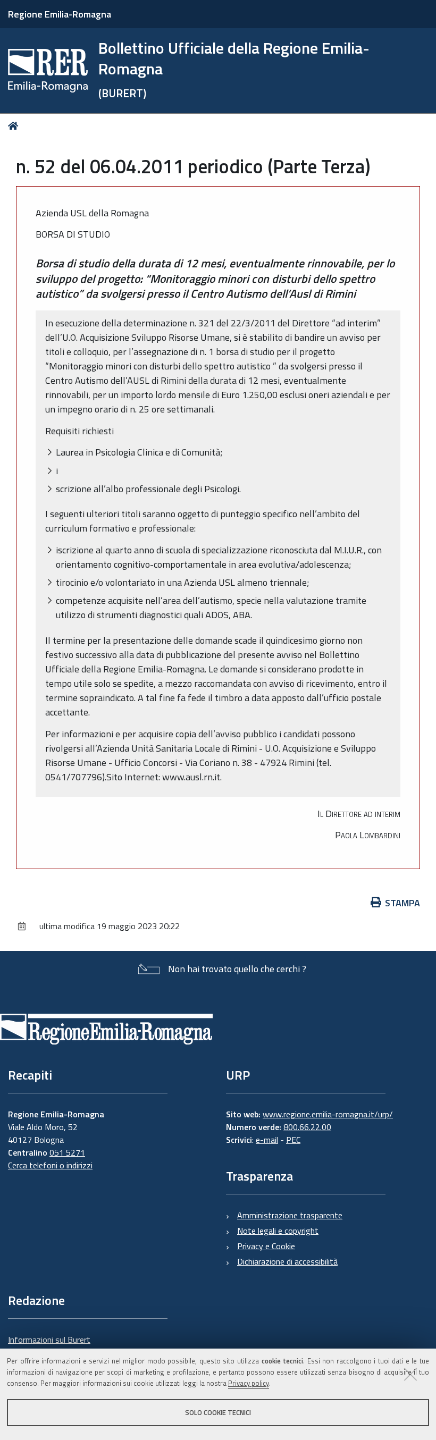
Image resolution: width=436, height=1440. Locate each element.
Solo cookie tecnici (218, 1412)
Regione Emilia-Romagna (59, 14)
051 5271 (67, 1152)
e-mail (267, 1139)
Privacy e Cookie (266, 1246)
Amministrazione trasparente (289, 1215)
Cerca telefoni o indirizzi (50, 1165)
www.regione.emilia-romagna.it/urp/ (328, 1114)
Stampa (402, 903)
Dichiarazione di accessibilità (287, 1261)
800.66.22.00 (307, 1127)
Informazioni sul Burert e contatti (49, 1346)
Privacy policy (248, 1383)
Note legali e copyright (277, 1230)
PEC (293, 1139)
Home (15, 125)
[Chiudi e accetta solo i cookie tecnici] (410, 1374)
